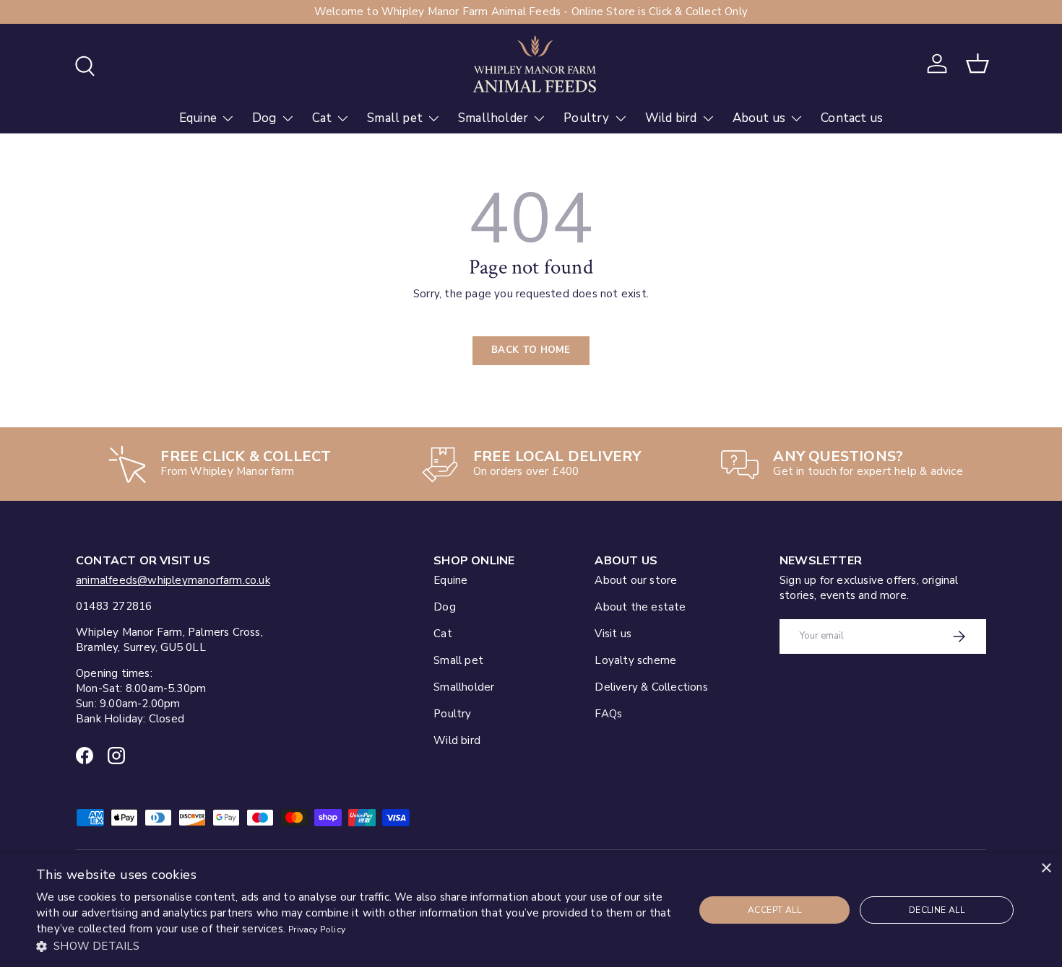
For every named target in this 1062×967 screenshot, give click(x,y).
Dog (264, 118)
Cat (322, 118)
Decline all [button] (936, 910)
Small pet (395, 118)
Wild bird (671, 118)
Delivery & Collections (651, 687)
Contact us (852, 118)
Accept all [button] (774, 910)
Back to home (531, 350)
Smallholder (493, 118)
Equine (198, 118)
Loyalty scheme (635, 660)
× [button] (1045, 868)
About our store (636, 580)
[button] (977, 63)
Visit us (613, 633)
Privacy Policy (316, 929)
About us (759, 118)
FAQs (608, 713)
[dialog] (531, 910)
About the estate (640, 607)
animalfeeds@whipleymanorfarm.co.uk (173, 580)
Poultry (586, 118)
